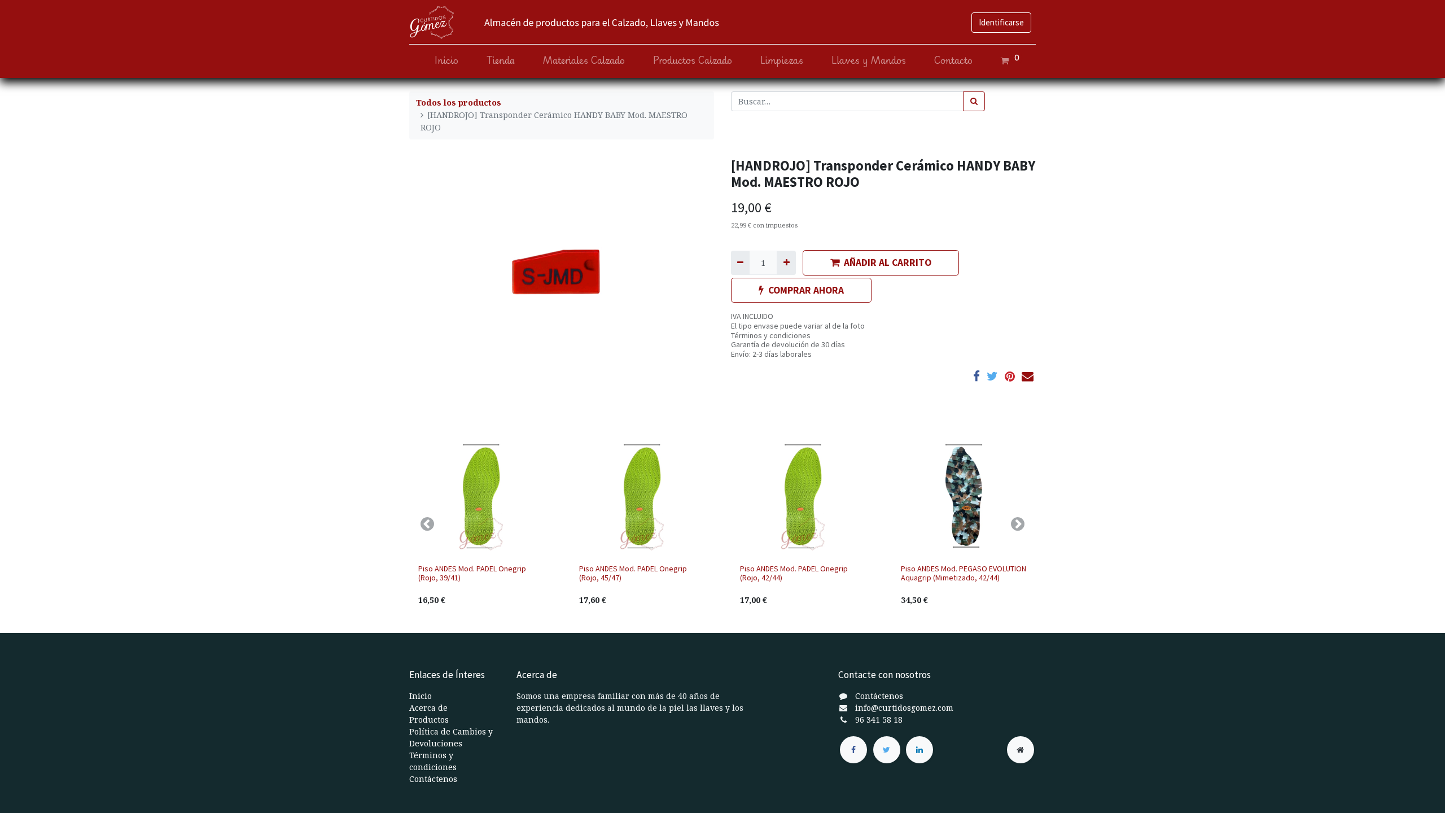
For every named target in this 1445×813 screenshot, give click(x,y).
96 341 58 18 (879, 719)
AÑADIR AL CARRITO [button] (887, 262)
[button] (427, 524)
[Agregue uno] (786, 263)
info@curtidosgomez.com (904, 707)
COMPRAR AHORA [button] (806, 290)
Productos (429, 719)
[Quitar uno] (740, 263)
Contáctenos (433, 778)
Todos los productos (458, 102)
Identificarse (1001, 22)
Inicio (420, 695)
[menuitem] (446, 60)
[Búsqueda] (974, 101)
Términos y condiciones (771, 335)
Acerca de (428, 707)
